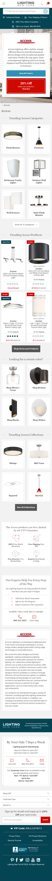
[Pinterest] (12, 860)
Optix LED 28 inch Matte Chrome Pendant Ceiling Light (13, 276)
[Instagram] (27, 860)
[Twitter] (21, 860)
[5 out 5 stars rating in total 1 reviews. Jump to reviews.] (13, 336)
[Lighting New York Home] (26, 4)
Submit (45, 820)
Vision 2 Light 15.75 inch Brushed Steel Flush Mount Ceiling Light (13, 325)
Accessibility (38, 840)
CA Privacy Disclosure (37, 836)
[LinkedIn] (38, 860)
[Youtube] (33, 860)
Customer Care (9, 799)
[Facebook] (17, 860)
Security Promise (14, 840)
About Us (7, 805)
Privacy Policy (14, 836)
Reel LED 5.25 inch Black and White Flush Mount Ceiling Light (39, 273)
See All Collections (26, 507)
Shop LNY (7, 793)
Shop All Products (26, 73)
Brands (7, 105)
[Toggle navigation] (4, 4)
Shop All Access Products (26, 349)
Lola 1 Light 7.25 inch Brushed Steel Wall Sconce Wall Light (39, 325)
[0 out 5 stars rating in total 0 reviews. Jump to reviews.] (13, 284)
